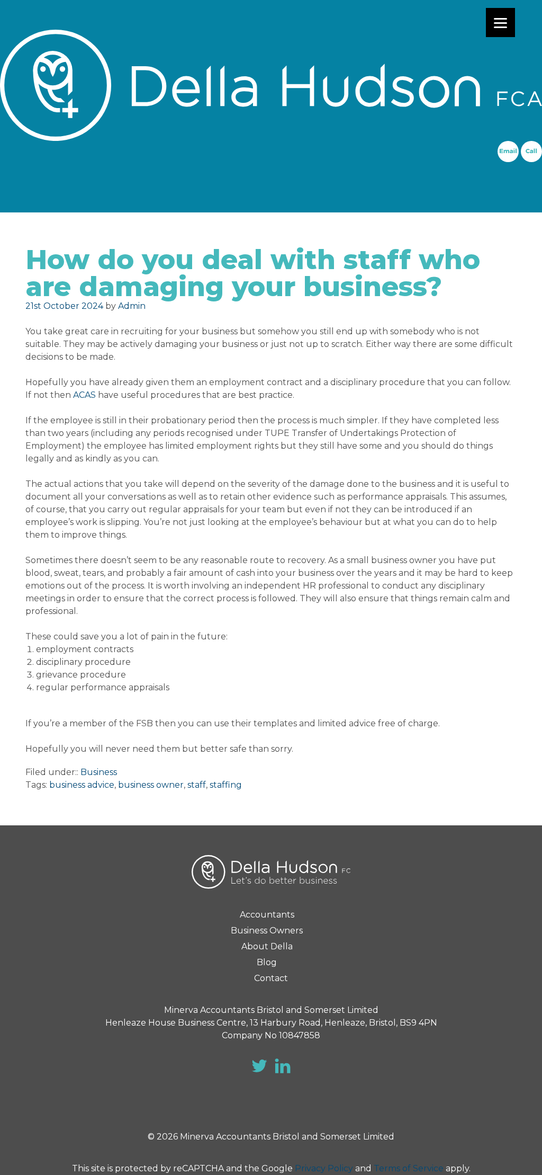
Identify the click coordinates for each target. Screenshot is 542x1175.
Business (98, 772)
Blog (267, 962)
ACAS (84, 395)
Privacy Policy (324, 1168)
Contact (271, 978)
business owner (151, 785)
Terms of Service (409, 1168)
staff (196, 785)
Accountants (267, 915)
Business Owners (267, 930)
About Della (267, 946)
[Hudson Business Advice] (271, 85)
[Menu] (500, 22)
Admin (132, 306)
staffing (226, 785)
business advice (81, 785)
